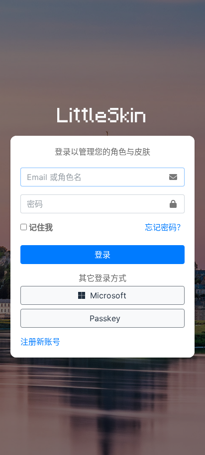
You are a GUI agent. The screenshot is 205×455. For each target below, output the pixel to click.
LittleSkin (102, 113)
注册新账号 (40, 342)
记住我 (41, 227)
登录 (102, 255)
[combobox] (102, 177)
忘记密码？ (165, 227)
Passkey (102, 318)
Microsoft (105, 295)
